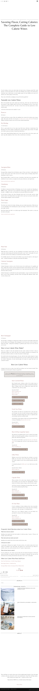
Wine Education (23, 19)
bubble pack (24, 464)
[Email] (6, 1)
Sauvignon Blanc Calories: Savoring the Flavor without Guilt (9, 576)
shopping (5, 573)
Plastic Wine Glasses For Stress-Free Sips (29, 576)
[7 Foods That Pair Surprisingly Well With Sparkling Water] (7, 594)
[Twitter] (1, 1)
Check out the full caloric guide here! (8, 181)
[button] (37, 1)
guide (3, 573)
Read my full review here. (26, 419)
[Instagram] (18, 570)
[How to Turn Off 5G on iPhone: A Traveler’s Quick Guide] (7, 608)
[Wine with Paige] (19, 9)
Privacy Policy (19, 684)
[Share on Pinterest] (6, 572)
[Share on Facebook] (3, 572)
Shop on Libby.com (15, 469)
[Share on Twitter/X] (5, 572)
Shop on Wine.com (15, 490)
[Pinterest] (4, 1)
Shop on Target (15, 394)
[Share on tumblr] (7, 572)
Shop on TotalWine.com (16, 391)
